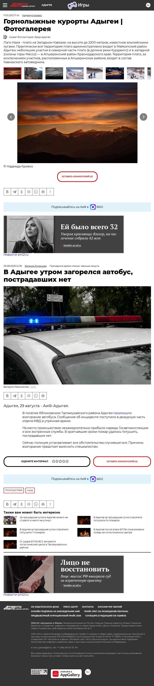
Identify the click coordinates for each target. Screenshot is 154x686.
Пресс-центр (70, 607)
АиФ (33, 386)
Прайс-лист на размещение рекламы (106, 611)
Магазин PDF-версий (110, 607)
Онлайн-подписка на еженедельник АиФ (55, 611)
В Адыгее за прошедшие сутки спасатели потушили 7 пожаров (44, 531)
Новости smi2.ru (16, 254)
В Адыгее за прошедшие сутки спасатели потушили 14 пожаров (118, 519)
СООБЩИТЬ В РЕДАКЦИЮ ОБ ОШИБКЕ (105, 616)
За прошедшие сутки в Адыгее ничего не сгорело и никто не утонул (44, 519)
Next (143, 116)
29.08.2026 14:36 (13, 266)
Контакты (88, 607)
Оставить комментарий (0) (77, 176)
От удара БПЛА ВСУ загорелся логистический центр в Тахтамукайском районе (43, 544)
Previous (11, 116)
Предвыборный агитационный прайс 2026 (56, 616)
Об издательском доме (45, 607)
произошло (122, 413)
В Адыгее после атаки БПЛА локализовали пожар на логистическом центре (119, 531)
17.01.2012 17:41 (11, 15)
